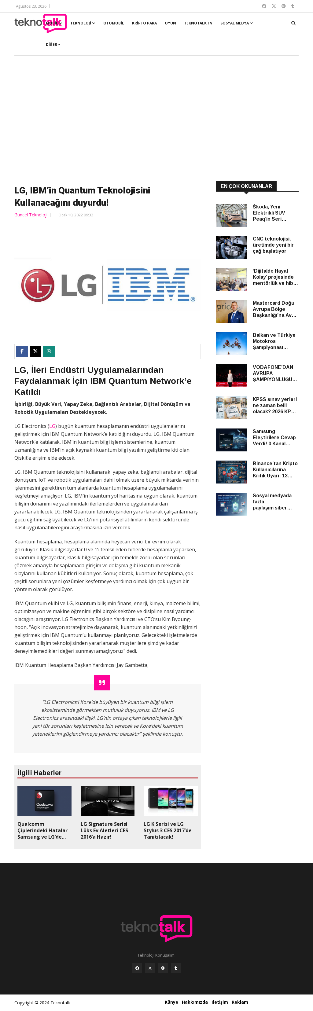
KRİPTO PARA (144, 23)
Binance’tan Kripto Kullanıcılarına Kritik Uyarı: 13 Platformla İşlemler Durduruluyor (275, 470)
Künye (171, 1002)
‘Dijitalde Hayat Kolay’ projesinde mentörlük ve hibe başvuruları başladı (275, 277)
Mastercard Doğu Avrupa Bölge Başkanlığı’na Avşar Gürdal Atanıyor (276, 309)
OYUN (170, 23)
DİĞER (51, 44)
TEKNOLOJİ (81, 23)
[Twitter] (150, 968)
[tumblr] (176, 968)
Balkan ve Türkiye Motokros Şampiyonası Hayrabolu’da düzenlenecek (274, 342)
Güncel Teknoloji (30, 215)
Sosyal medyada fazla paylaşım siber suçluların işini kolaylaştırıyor (272, 502)
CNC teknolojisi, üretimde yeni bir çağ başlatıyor (273, 245)
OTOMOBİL (113, 23)
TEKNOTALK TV (198, 23)
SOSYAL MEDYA (235, 23)
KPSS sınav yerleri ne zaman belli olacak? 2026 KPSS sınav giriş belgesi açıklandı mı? (275, 406)
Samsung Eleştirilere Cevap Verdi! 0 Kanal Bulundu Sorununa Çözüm (275, 438)
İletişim (220, 1002)
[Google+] (163, 968)
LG (52, 426)
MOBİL (52, 23)
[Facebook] (137, 968)
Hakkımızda (195, 1002)
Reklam (240, 1002)
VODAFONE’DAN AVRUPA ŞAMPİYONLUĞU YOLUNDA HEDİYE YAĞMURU (274, 374)
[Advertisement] (156, 119)
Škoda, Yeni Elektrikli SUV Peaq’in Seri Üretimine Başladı (274, 213)
